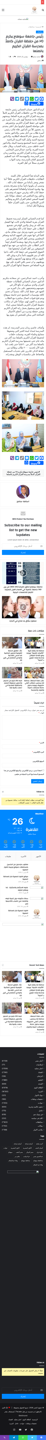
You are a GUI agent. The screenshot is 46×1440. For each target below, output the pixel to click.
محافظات (31, 27)
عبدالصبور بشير (38, 1156)
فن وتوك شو (38, 1114)
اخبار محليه (39, 1068)
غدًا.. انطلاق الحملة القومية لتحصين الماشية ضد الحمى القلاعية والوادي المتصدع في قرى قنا (12, 655)
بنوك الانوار (39, 1095)
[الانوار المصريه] (34, 10)
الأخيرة (23, 856)
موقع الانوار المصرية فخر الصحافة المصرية (15, 878)
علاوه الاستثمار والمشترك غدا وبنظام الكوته (17, 889)
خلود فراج (40, 1152)
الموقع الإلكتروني (38, 761)
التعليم (40, 1080)
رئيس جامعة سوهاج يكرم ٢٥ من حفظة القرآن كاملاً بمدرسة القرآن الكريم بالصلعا (23, 473)
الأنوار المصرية (27, 1148)
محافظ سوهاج (25, 1160)
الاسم (41, 743)
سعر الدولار (29, 1152)
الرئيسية (39, 27)
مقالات (40, 1126)
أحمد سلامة (39, 1144)
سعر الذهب (19, 1152)
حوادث (40, 1103)
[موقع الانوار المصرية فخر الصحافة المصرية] (36, 879)
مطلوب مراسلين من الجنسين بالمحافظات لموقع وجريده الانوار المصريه (16, 867)
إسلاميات (39, 1065)
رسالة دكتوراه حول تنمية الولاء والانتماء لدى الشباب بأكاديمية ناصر (16, 901)
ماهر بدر (17, 1156)
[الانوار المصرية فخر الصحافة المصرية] (36, 914)
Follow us (40, 1362)
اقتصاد (40, 1072)
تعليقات (8, 856)
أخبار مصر (39, 1061)
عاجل (41, 1111)
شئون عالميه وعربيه (35, 1107)
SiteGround (23, 1416)
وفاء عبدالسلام (13, 1160)
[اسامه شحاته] (23, 19)
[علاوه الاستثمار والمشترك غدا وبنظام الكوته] (36, 890)
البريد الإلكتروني (38, 752)
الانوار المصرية (15, 1148)
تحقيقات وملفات (37, 1099)
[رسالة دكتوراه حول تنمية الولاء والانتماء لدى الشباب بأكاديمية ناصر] (36, 901)
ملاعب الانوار (38, 1130)
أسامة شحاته (17, 1144)
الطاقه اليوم (38, 1088)
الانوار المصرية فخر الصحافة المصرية (18, 912)
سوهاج (10, 1152)
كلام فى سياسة (37, 1118)
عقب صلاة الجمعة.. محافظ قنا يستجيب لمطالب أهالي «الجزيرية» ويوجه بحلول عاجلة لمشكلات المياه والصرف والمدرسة (34, 685)
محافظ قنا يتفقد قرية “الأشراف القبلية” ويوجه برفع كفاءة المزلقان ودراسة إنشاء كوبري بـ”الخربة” (35, 655)
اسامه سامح (36, 57)
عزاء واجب (26, 1156)
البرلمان (40, 1076)
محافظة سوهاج (38, 1160)
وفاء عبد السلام (38, 1165)
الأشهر (38, 856)
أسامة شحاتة (29, 1144)
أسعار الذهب (39, 1148)
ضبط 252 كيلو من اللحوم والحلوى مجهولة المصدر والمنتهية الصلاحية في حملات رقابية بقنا (12, 684)
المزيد (40, 1091)
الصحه (40, 1084)
